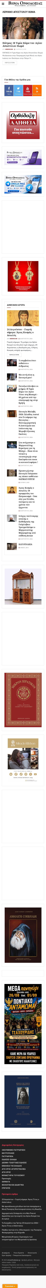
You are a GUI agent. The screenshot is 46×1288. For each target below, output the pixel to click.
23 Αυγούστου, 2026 (26, 381)
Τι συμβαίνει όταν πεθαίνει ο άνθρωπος (27, 363)
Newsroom (9, 49)
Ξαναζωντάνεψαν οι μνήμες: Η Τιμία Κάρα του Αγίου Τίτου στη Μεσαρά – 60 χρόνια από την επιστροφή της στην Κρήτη (28, 394)
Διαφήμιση (6, 1253)
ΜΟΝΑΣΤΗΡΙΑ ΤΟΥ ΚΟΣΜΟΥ (13, 1175)
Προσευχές (6, 1179)
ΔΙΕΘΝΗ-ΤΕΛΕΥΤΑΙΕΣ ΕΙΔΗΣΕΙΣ (14, 1163)
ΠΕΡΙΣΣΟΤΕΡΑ (10, 63)
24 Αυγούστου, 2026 (26, 338)
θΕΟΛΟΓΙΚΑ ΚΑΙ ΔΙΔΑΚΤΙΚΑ (13, 1185)
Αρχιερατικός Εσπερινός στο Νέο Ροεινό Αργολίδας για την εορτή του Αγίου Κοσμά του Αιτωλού (21, 1216)
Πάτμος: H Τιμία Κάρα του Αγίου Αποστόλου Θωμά (22, 44)
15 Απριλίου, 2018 (20, 49)
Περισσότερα (14, 355)
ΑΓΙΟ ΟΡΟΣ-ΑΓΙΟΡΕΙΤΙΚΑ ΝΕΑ (14, 1169)
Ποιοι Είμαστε (19, 1253)
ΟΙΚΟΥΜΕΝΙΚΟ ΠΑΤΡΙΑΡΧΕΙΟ (13, 1150)
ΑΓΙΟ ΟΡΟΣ (6, 1172)
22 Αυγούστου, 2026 (26, 465)
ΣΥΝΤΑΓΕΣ (6, 1188)
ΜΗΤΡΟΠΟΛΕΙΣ (8, 1153)
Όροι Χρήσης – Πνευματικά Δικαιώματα (16, 1255)
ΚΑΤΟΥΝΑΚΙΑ (25, 544)
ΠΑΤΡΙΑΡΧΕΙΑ (7, 1156)
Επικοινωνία (32, 1253)
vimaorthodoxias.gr (13, 1260)
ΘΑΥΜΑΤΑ (6, 1182)
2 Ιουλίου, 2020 (24, 482)
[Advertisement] (23, 227)
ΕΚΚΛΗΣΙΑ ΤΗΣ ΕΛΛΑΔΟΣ (12, 1166)
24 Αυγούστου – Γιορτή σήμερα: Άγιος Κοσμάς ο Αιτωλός (20, 332)
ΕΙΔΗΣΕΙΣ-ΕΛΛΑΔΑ (9, 1160)
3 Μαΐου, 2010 (24, 547)
